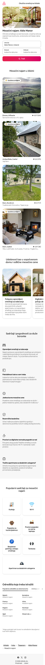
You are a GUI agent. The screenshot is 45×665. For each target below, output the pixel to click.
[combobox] (21, 45)
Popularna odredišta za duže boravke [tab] (15, 589)
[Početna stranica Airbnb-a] (4, 3)
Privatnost (18, 663)
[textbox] (12, 52)
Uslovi (26, 663)
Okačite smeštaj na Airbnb (29, 3)
